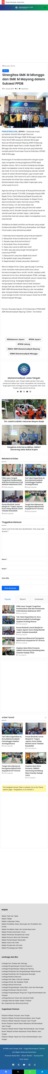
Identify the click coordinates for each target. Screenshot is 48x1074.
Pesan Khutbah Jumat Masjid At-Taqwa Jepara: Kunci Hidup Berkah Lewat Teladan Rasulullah (12, 507)
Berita (13, 66)
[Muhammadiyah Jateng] (24, 7)
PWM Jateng (24, 344)
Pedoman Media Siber (12, 1056)
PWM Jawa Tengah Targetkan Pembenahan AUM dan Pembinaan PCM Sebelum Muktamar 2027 (12, 481)
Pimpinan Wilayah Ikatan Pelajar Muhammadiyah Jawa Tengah (23, 1029)
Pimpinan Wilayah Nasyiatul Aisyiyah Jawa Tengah (19, 1021)
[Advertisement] (24, 36)
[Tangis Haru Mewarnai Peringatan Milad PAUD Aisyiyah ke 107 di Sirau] (35, 496)
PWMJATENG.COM (9, 131)
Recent (23, 599)
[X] (24, 391)
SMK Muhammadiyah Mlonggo (24, 354)
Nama (4, 559)
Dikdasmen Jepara (16, 339)
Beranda (7, 66)
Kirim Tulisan (24, 1059)
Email (4, 569)
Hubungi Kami (38, 1056)
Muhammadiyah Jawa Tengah (24, 378)
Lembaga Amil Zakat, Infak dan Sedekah (15, 979)
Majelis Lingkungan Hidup (11, 921)
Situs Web (5, 578)
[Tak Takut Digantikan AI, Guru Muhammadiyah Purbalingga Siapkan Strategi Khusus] (35, 470)
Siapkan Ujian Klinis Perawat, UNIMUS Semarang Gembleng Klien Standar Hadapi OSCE (30, 650)
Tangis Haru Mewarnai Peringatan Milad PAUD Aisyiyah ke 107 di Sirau (34, 506)
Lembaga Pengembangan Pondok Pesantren (17, 966)
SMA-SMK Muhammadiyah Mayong (24, 349)
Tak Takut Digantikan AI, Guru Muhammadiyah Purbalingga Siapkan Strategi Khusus (35, 481)
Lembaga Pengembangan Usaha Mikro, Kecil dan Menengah (22, 987)
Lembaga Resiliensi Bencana (11, 977)
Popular (8, 599)
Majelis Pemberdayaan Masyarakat (14, 940)
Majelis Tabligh (7, 919)
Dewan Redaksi (27, 1056)
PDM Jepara (35, 339)
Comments (39, 599)
